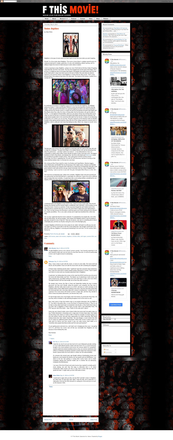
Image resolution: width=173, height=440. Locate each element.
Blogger (100, 436)
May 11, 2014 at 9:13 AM (62, 341)
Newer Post (48, 419)
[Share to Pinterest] (78, 234)
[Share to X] (75, 234)
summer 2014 (90, 236)
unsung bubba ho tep (120, 39)
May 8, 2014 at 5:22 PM (63, 248)
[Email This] (72, 234)
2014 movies (51, 236)
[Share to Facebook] (77, 234)
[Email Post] (68, 234)
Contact (82, 18)
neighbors (69, 236)
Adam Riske (56, 375)
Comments (108, 352)
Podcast (73, 18)
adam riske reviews (61, 236)
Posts (107, 349)
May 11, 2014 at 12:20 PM (67, 375)
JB (103, 28)
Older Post (93, 419)
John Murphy (52, 248)
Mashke (105, 33)
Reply (50, 256)
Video (90, 18)
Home (46, 18)
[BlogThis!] (73, 234)
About (54, 18)
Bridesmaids (89, 155)
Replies (52, 338)
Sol (54, 341)
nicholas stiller (76, 236)
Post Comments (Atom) (74, 425)
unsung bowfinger (119, 45)
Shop (98, 18)
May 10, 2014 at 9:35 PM (61, 261)
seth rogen (83, 236)
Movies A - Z (63, 18)
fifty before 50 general (120, 28)
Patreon (105, 18)
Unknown (51, 261)
